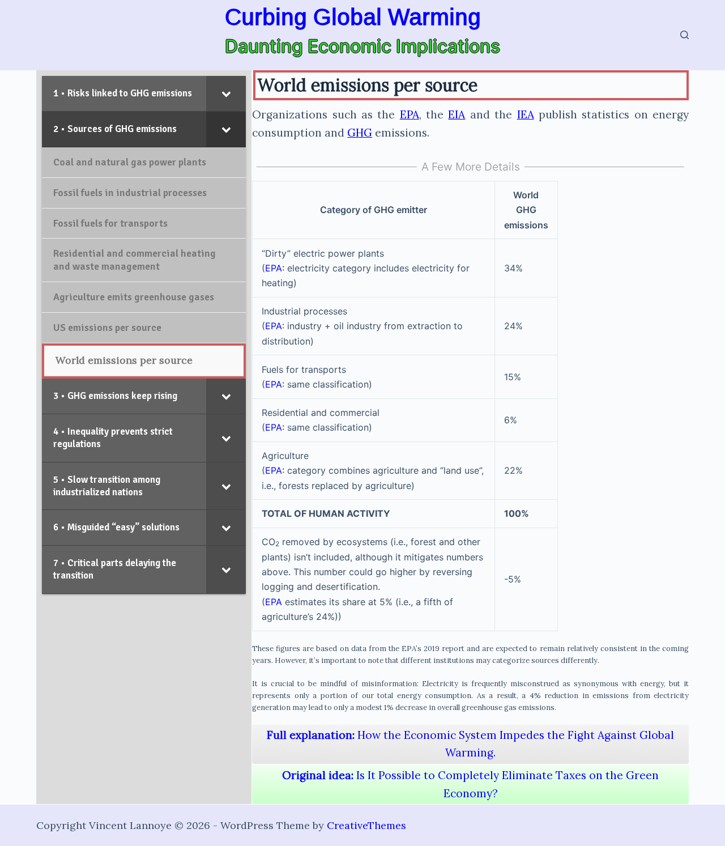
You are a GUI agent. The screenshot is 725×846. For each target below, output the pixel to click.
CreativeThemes (366, 825)
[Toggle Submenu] (226, 93)
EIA (456, 114)
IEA (525, 114)
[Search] (684, 35)
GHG (359, 132)
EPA (409, 114)
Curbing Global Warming (353, 17)
